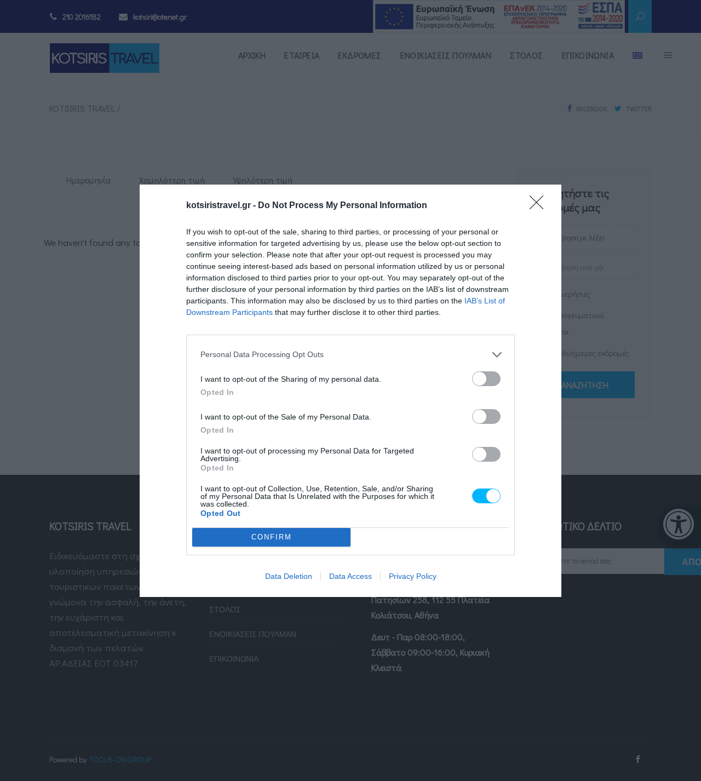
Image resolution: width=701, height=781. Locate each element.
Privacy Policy (412, 576)
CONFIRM (271, 537)
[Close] (540, 206)
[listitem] (350, 354)
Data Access (350, 576)
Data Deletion (288, 576)
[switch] (486, 378)
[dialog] (350, 391)
